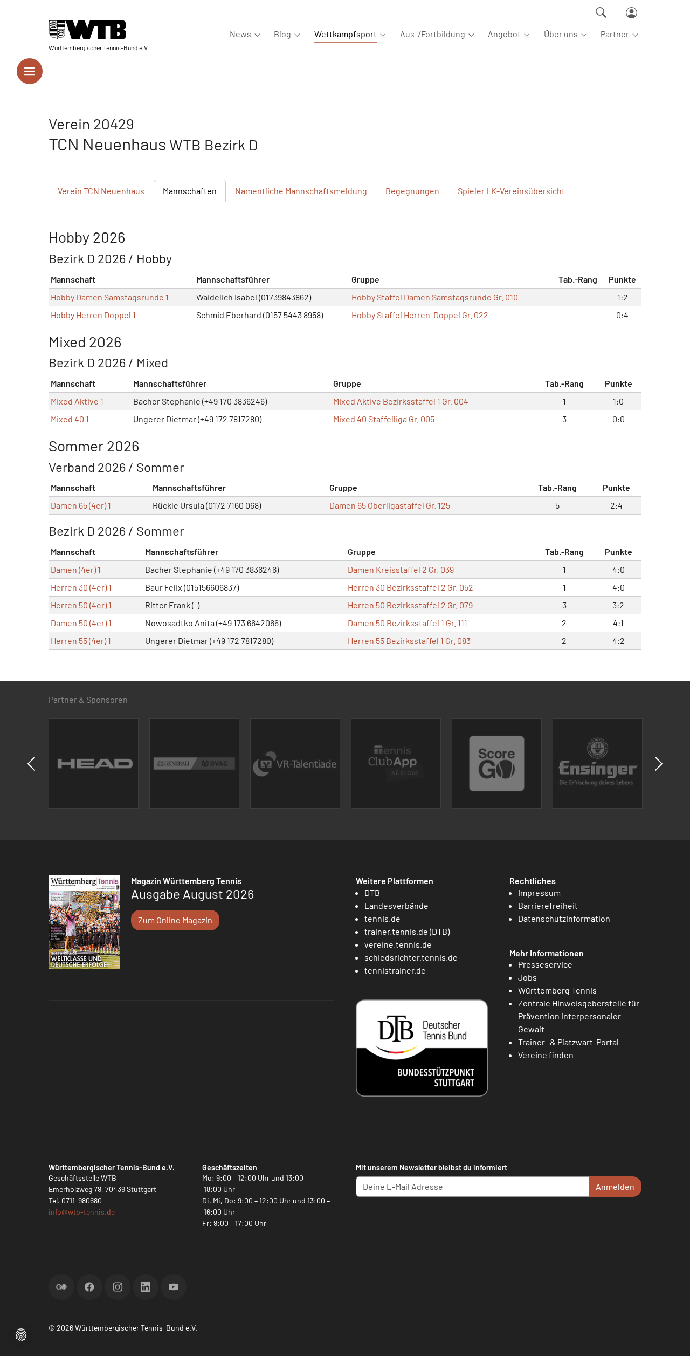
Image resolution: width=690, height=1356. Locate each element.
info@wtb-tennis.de (82, 1211)
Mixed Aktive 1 (77, 401)
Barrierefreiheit (548, 905)
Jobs (527, 977)
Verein (101, 191)
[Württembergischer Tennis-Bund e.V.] (99, 29)
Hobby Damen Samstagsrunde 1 (110, 297)
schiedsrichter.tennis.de (411, 957)
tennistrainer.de (395, 970)
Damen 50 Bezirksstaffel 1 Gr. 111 (407, 623)
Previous (31, 763)
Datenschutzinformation (564, 918)
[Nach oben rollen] (669, 1335)
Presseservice (545, 964)
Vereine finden (546, 1055)
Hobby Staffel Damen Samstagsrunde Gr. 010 (434, 297)
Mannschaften (190, 191)
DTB (372, 892)
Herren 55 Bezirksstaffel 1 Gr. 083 (409, 640)
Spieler (511, 191)
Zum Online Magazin (175, 920)
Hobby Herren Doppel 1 (93, 315)
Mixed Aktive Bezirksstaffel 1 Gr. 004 (400, 401)
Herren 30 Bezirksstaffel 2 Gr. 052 (410, 587)
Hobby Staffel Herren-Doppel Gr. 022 (419, 315)
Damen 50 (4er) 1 (81, 623)
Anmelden (615, 1186)
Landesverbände (396, 905)
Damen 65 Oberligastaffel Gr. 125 (389, 505)
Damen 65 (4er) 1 (81, 505)
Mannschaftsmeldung (301, 191)
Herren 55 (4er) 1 (81, 640)
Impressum (539, 892)
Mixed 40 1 (70, 419)
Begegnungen (412, 191)
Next (658, 763)
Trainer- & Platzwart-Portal (568, 1042)
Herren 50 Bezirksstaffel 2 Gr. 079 (410, 605)
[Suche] (601, 12)
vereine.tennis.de (398, 944)
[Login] (631, 13)
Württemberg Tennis (557, 990)
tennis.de (382, 918)
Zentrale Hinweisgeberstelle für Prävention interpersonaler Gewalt (578, 1016)
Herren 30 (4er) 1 (81, 587)
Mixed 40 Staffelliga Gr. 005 (383, 419)
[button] (21, 1333)
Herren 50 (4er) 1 (81, 605)
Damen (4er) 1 (76, 569)
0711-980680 (81, 1200)
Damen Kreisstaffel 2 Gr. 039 (401, 569)
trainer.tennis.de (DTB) (407, 931)
